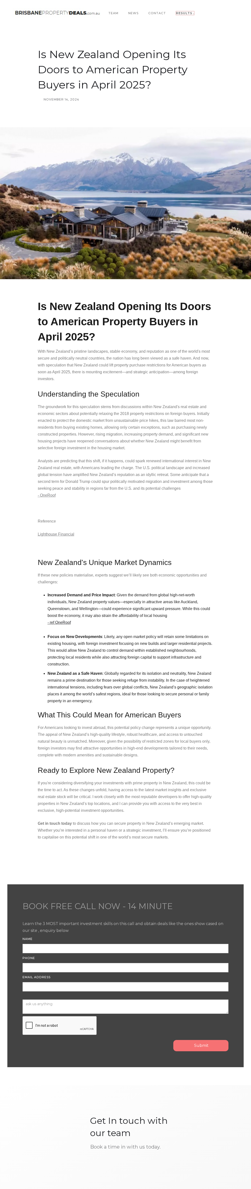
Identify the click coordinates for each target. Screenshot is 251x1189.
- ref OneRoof (59, 622)
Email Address (36, 977)
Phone (29, 958)
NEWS (133, 13)
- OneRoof (47, 495)
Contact (157, 13)
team (113, 13)
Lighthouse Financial (56, 534)
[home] (59, 13)
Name (28, 939)
